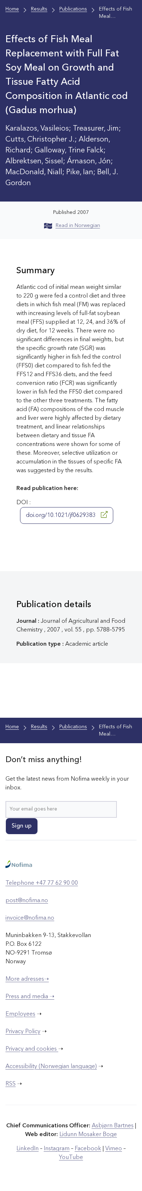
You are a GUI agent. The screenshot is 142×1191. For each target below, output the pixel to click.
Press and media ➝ (29, 997)
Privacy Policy (22, 1032)
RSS (10, 1084)
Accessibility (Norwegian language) (51, 1066)
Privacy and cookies (31, 1049)
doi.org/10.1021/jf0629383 (61, 515)
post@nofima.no (26, 901)
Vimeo (113, 1149)
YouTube (71, 1157)
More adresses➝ (27, 979)
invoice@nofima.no (29, 918)
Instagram (57, 1149)
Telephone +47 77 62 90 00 (41, 883)
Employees (20, 1014)
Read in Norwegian (78, 225)
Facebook (88, 1149)
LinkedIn (27, 1149)
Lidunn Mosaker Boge (88, 1135)
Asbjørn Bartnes (113, 1126)
